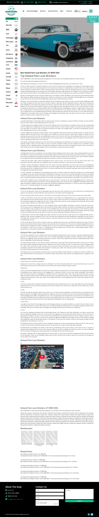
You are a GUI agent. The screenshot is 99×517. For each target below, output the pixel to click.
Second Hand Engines (32, 11)
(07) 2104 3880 (13, 493)
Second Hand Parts (53, 11)
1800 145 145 (12, 496)
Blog (17, 2)
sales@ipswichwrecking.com (15, 499)
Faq (14, 2)
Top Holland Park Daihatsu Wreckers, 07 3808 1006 (33, 465)
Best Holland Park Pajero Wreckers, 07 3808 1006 (33, 454)
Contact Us (69, 11)
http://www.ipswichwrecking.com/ (42, 79)
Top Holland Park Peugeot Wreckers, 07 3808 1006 (33, 477)
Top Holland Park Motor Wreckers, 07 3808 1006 (32, 460)
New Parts (43, 11)
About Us (10, 2)
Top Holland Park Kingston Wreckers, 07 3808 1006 (33, 471)
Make (61, 11)
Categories (10, 18)
